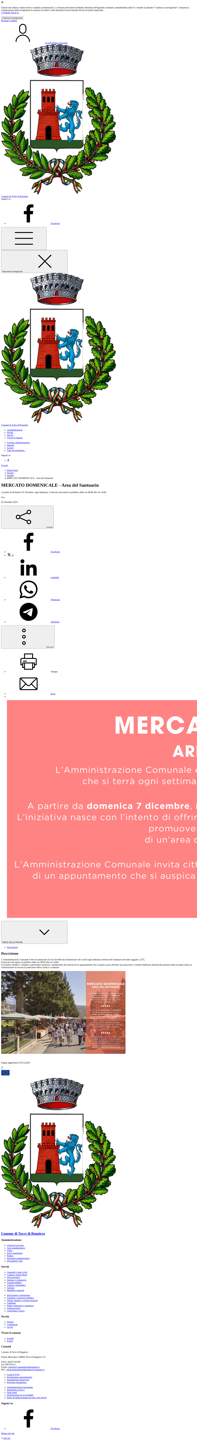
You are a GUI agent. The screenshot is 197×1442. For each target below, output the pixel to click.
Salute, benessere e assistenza (20, 1305)
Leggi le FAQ (13, 1374)
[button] (14, 430)
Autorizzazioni (13, 1308)
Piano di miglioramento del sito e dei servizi (27, 1397)
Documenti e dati (14, 1261)
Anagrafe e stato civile (17, 1272)
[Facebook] (8, 460)
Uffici (9, 1250)
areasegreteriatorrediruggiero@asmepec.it (25, 1369)
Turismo (10, 1288)
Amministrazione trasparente (20, 1387)
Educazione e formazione (18, 1295)
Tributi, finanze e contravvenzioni (22, 1300)
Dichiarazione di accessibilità (20, 1395)
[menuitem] (33, 552)
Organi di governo (15, 1245)
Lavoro (10, 448)
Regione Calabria (9, 20)
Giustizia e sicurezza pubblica (20, 1298)
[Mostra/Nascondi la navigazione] (24, 238)
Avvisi (10, 1327)
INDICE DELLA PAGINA (12, 942)
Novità (10, 473)
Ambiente (11, 1303)
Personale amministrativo (18, 1258)
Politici (10, 1256)
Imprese (10, 445)
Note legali (12, 1392)
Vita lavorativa (13, 1277)
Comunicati (12, 1324)
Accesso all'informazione (18, 442)
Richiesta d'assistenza (16, 1382)
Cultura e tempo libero (17, 1275)
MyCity (7, 1438)
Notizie (10, 475)
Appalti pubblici (14, 1282)
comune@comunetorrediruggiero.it (24, 1367)
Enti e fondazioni (14, 1253)
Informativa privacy (16, 1390)
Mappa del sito (8, 1433)
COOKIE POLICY (10, 13)
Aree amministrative (16, 1248)
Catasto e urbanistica (16, 1285)
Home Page (12, 470)
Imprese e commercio (16, 1280)
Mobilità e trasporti (15, 1290)
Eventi (10, 1341)
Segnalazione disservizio (18, 1380)
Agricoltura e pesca (16, 1311)
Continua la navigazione (12, 18)
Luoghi (10, 1338)
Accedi (4, 465)
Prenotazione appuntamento (19, 1377)
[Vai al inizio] (2, 1068)
